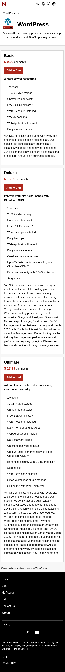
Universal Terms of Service (15, 649)
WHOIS (6, 612)
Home (5, 579)
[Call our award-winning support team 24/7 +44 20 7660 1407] (48, 4)
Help (4, 599)
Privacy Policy (9, 663)
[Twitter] (28, 633)
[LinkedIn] (37, 633)
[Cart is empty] (60, 4)
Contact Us (8, 606)
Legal (4, 657)
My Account (8, 592)
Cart (4, 585)
